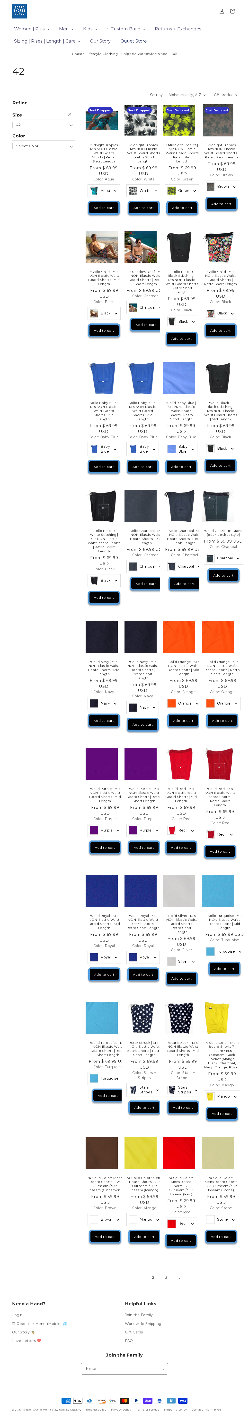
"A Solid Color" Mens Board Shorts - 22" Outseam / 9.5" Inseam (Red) (181, 1186)
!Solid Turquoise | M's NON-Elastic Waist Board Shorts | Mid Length (224, 922)
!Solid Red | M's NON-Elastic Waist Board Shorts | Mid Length (181, 795)
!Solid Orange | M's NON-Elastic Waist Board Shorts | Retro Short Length (222, 668)
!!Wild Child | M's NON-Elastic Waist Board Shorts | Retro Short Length (220, 278)
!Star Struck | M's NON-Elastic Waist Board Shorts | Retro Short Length (144, 1049)
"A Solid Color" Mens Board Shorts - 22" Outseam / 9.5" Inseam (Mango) (144, 1184)
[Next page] (179, 1277)
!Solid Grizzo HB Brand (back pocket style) (223, 533)
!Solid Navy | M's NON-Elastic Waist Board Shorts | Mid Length (104, 668)
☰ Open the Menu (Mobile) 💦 (39, 1324)
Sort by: (157, 95)
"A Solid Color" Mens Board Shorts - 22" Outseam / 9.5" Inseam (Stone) (221, 1184)
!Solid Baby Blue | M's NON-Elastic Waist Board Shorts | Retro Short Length (181, 411)
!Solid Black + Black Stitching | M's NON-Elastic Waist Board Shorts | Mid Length (220, 411)
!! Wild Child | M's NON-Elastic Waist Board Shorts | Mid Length (104, 278)
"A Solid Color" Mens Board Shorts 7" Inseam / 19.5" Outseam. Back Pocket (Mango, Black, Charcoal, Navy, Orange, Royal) (222, 1055)
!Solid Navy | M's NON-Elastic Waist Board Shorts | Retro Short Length (142, 670)
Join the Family (139, 1315)
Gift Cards (134, 1332)
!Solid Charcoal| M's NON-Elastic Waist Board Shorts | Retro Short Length (184, 537)
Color (18, 136)
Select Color (27, 146)
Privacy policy (121, 1409)
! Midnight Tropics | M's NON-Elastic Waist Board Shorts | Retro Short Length (104, 153)
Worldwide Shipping (143, 1324)
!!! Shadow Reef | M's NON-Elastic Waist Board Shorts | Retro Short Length (145, 278)
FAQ (129, 1341)
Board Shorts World (37, 1410)
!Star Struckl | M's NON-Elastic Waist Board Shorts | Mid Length (183, 1049)
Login (17, 1315)
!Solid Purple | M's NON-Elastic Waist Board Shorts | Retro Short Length (143, 795)
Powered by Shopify (66, 1410)
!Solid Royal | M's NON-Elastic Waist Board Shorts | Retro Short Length (143, 922)
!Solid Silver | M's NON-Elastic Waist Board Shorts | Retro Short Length (181, 924)
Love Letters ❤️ (26, 1341)
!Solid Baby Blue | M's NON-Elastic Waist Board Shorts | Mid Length (104, 411)
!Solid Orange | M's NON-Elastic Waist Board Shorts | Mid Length (183, 668)
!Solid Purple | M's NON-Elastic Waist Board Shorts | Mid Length (105, 795)
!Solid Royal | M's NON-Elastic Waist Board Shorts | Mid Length (104, 922)
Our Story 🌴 (23, 1332)
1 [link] (140, 1277)
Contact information (206, 1409)
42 (18, 125)
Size (17, 115)
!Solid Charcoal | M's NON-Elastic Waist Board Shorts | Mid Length (146, 537)
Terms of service (147, 1409)
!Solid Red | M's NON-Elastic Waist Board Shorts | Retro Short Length (220, 797)
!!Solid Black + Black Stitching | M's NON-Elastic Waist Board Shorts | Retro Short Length (181, 282)
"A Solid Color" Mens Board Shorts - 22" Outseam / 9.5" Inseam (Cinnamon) (105, 1184)
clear (70, 114)
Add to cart (104, 208)
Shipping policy (175, 1409)
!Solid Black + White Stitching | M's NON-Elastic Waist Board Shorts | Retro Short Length (104, 541)
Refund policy (96, 1409)
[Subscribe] (162, 1369)
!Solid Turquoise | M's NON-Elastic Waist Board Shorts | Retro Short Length (108, 1049)
